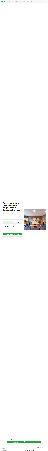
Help (37, 1)
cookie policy (9, 439)
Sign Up (44, 1)
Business (24, 1)
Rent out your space (18, 1)
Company (32, 1)
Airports (28, 1)
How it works (11, 1)
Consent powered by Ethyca (36, 447)
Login (40, 1)
